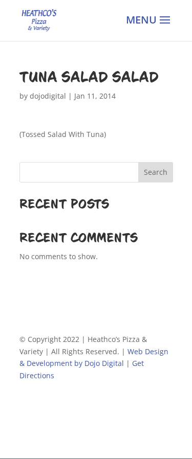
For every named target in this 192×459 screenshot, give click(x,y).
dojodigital (48, 96)
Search (155, 172)
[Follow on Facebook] (27, 405)
